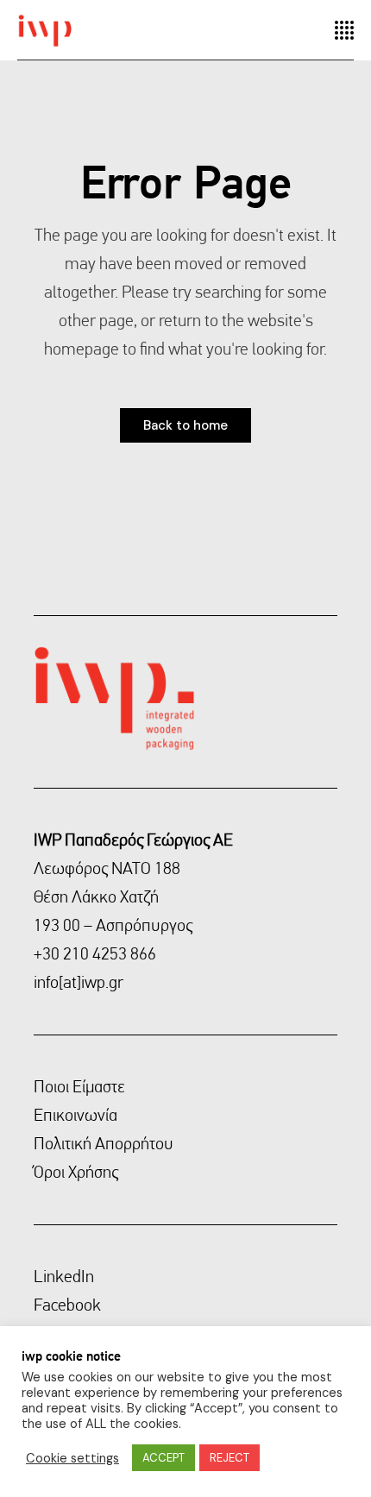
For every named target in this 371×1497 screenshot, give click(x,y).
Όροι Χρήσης (76, 1171)
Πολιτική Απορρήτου (103, 1143)
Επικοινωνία (75, 1114)
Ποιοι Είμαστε (79, 1086)
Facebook (67, 1304)
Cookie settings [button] (72, 1458)
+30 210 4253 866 (95, 953)
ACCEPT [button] (163, 1457)
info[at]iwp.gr (78, 982)
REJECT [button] (229, 1457)
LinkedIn (64, 1276)
